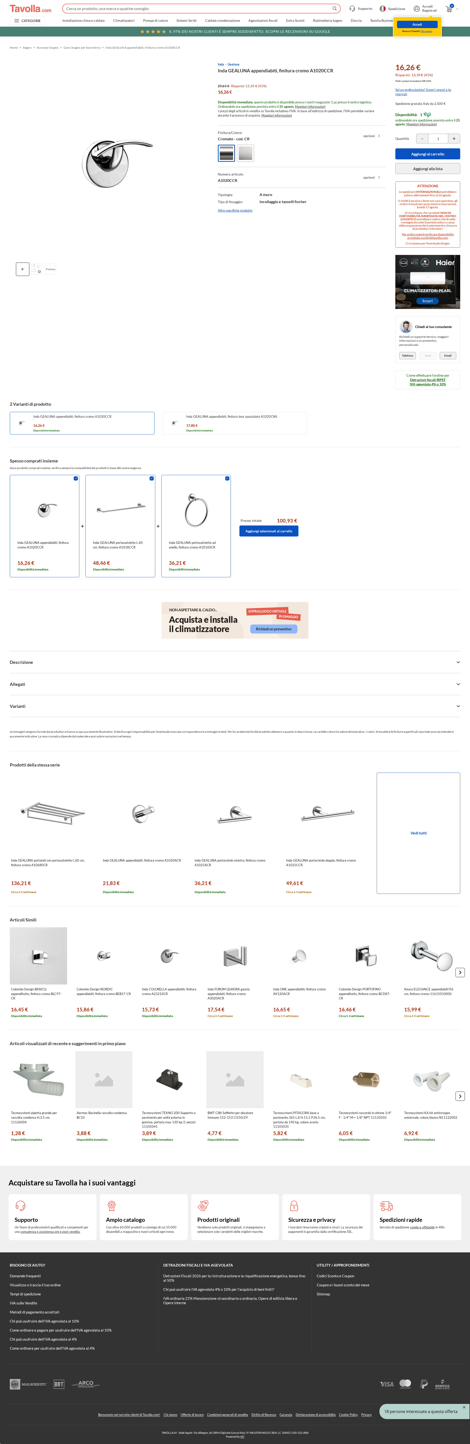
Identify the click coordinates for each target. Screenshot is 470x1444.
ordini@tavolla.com (435, 238)
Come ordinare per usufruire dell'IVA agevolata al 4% (52, 1348)
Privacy (366, 1415)
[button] (460, 972)
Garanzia (286, 1415)
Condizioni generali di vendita (227, 1415)
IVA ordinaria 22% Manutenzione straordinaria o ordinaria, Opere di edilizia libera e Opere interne (230, 1300)
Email (447, 355)
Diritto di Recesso (263, 1415)
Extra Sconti (295, 20)
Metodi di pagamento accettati (34, 1312)
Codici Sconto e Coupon (335, 1276)
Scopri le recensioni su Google (249, 31)
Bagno (27, 47)
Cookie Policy (348, 1415)
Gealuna (233, 64)
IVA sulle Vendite (23, 1303)
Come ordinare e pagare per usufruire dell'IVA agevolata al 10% (61, 1330)
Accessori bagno (48, 47)
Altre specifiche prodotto (235, 210)
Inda (221, 64)
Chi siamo (170, 1415)
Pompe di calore (155, 20)
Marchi (431, 20)
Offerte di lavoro (192, 1415)
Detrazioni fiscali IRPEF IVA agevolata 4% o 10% (428, 382)
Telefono (407, 355)
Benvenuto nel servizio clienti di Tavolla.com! (129, 1415)
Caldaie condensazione (222, 20)
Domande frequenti (25, 1276)
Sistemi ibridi (186, 20)
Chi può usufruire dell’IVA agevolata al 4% (43, 1339)
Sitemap (323, 1294)
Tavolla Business (382, 20)
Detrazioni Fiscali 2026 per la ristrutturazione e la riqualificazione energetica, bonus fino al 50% (234, 1278)
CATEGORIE (31, 21)
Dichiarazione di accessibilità (316, 1415)
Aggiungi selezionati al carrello (269, 531)
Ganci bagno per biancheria (82, 47)
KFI (242, 1436)
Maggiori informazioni (310, 107)
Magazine (410, 20)
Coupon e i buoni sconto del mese (343, 1285)
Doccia (356, 20)
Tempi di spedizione (25, 1294)
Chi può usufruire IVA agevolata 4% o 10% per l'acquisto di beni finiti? (218, 1289)
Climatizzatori (124, 20)
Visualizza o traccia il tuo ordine (35, 1285)
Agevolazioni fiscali (263, 20)
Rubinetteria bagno (327, 20)
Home (14, 47)
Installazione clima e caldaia (83, 20)
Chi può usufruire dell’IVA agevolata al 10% (44, 1321)
